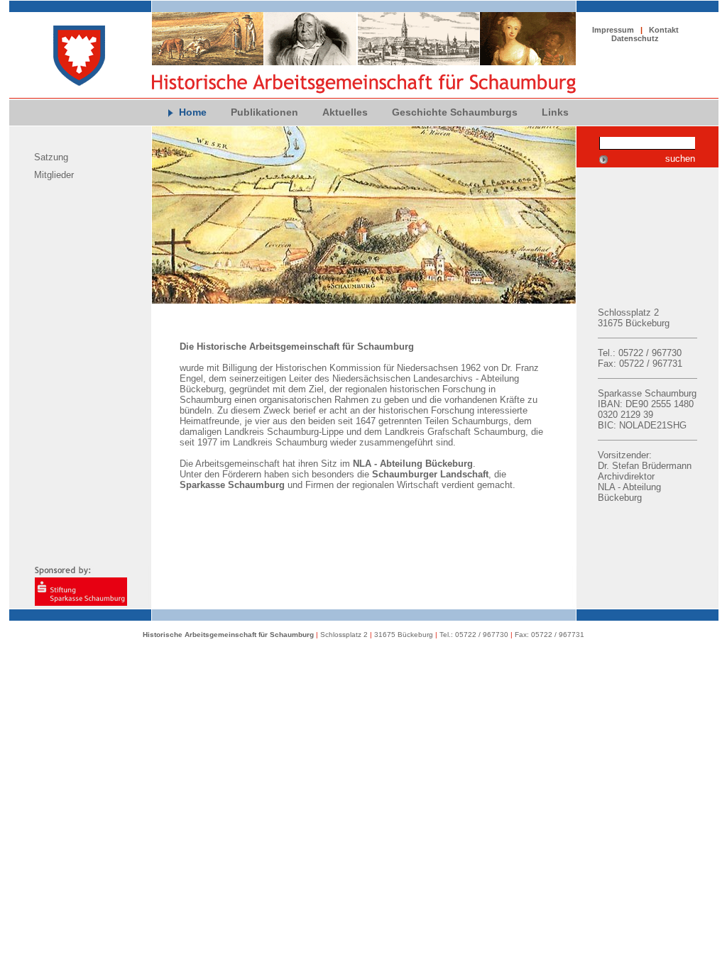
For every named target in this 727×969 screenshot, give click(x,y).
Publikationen (264, 112)
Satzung (51, 157)
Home (193, 112)
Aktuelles (345, 112)
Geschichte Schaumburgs (455, 112)
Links (555, 112)
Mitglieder (54, 175)
